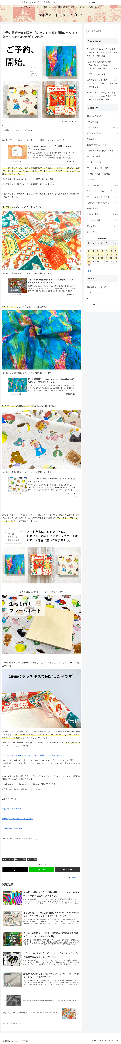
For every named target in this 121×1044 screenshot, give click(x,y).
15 (111, 255)
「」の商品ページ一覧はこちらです (33, 755)
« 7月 (88, 271)
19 (98, 258)
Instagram (93, 304)
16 (116, 255)
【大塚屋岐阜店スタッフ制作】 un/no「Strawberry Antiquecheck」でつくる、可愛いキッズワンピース (102, 65)
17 (89, 258)
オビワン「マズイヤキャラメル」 (16, 809)
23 (116, 258)
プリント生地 (9, 859)
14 (107, 255)
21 (107, 258)
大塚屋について (95, 293)
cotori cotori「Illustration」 (13, 829)
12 (98, 255)
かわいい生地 (21, 859)
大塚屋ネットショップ (96, 287)
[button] (67, 869)
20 (102, 258)
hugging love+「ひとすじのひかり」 (17, 819)
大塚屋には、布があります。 (99, 74)
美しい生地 (33, 859)
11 (93, 255)
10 (89, 255)
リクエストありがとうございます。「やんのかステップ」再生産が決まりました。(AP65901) (102, 52)
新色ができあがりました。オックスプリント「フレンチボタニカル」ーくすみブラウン (102, 83)
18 (93, 258)
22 (111, 258)
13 (102, 255)
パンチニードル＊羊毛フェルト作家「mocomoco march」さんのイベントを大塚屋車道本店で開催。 (102, 96)
